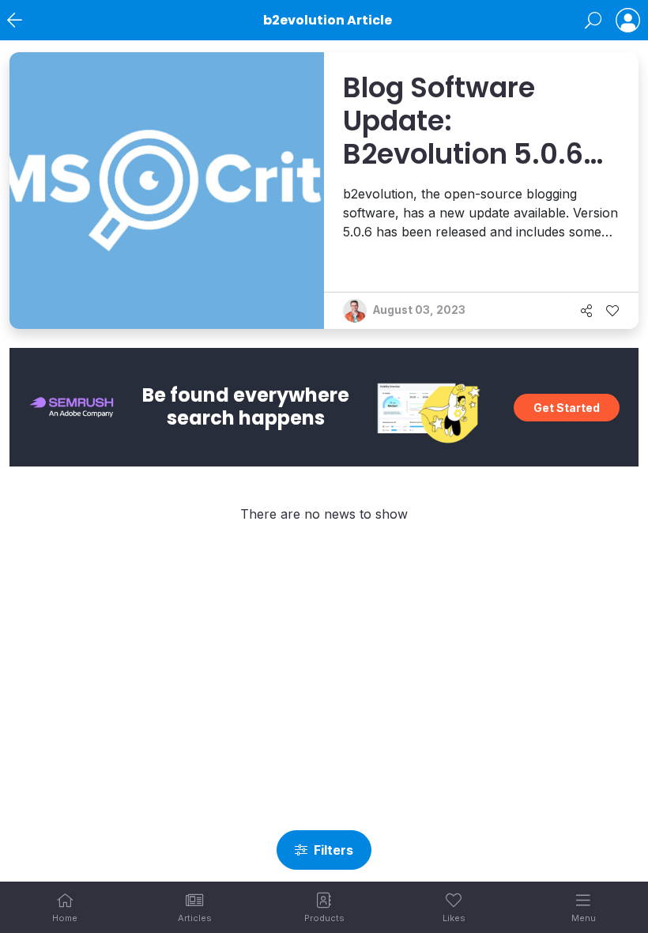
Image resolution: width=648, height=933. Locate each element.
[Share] (586, 310)
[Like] (612, 310)
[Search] (593, 20)
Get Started (566, 407)
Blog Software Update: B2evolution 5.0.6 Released (463, 137)
